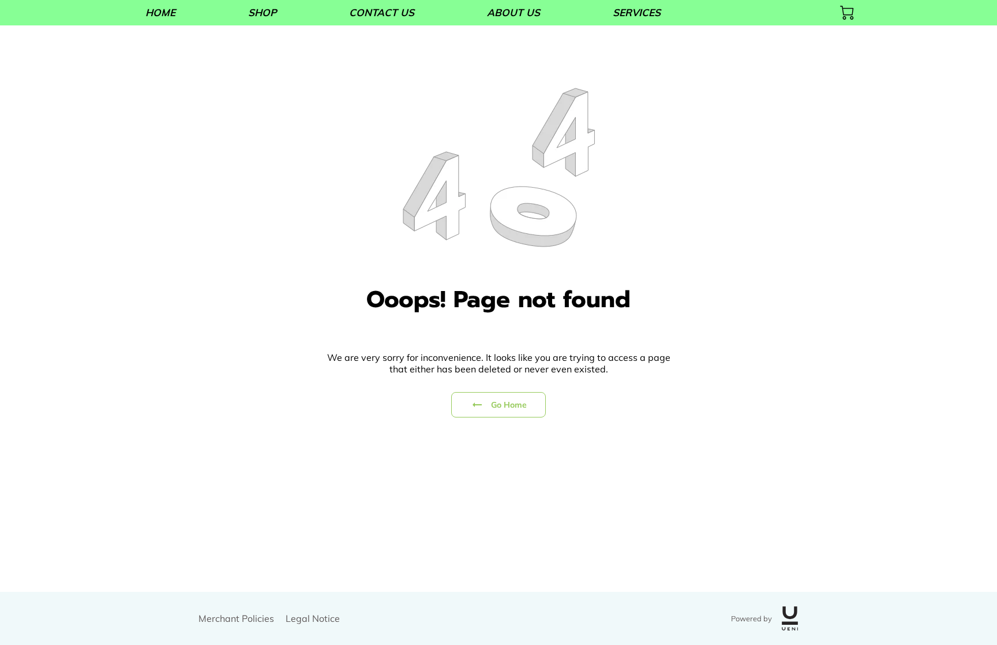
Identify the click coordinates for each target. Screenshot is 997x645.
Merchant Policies (236, 618)
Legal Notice (313, 618)
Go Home (509, 405)
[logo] (790, 618)
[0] (847, 13)
